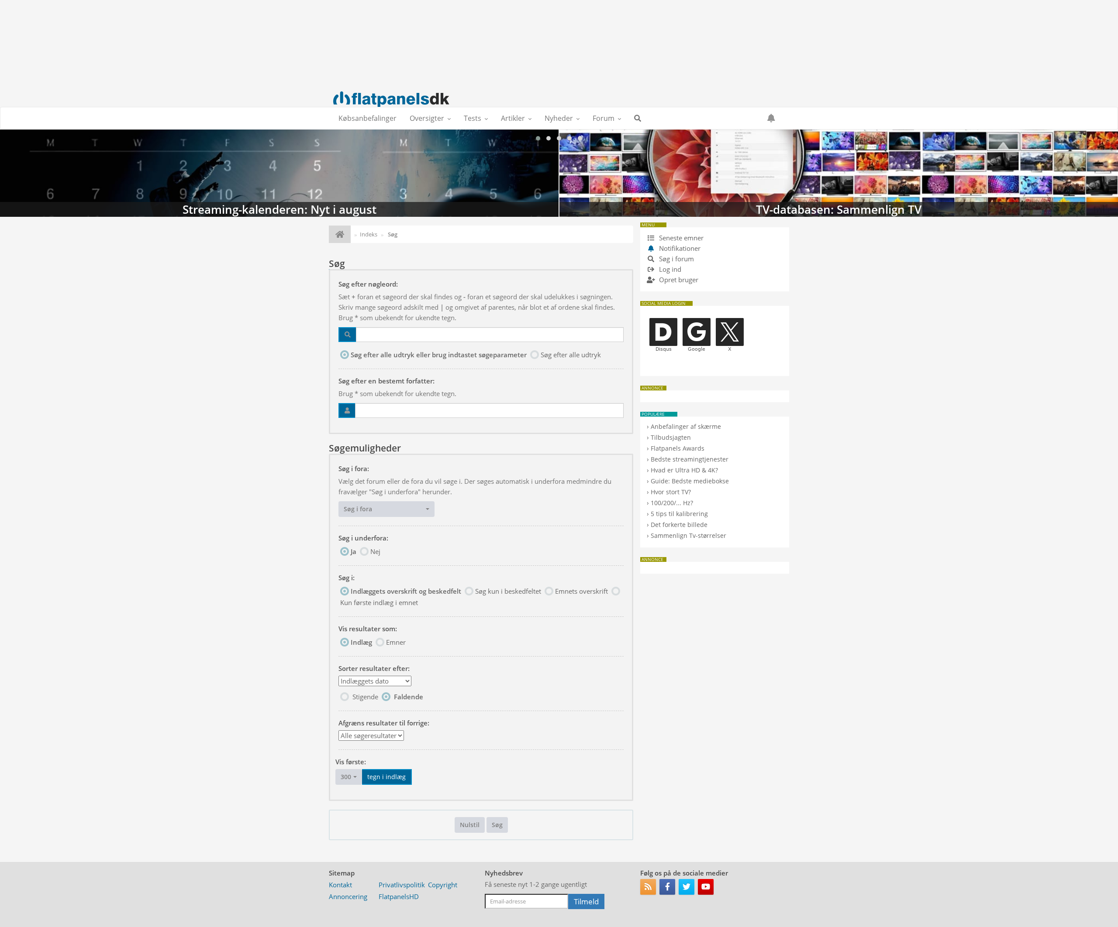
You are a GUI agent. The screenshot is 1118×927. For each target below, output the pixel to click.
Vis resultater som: (367, 628)
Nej (375, 551)
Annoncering (348, 896)
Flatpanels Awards (677, 448)
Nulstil (470, 825)
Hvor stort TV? (671, 492)
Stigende (365, 696)
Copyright (442, 884)
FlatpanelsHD (399, 896)
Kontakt (340, 884)
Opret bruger (677, 279)
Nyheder (559, 118)
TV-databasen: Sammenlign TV (838, 173)
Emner (396, 642)
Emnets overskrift (581, 591)
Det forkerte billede (679, 524)
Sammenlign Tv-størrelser (688, 535)
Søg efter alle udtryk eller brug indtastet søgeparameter (439, 354)
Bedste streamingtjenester (689, 459)
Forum (603, 118)
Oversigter (427, 118)
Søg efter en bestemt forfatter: (386, 380)
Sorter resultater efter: (374, 668)
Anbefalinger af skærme (686, 426)
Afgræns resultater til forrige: (383, 722)
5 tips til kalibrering (679, 514)
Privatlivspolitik (402, 884)
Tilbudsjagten (671, 437)
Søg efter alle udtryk (571, 354)
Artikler (513, 118)
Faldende (408, 696)
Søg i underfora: (363, 538)
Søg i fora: (353, 468)
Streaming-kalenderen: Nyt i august (279, 173)
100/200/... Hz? (672, 503)
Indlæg (361, 642)
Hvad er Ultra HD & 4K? (684, 470)
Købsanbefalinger (367, 118)
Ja (353, 551)
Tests (472, 118)
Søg (497, 825)
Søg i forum (675, 258)
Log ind (669, 269)
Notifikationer (679, 248)
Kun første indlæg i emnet (379, 602)
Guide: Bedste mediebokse (690, 481)
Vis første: (350, 761)
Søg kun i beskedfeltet (508, 591)
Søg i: (346, 577)
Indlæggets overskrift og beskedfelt (406, 591)
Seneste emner (680, 237)
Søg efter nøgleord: (368, 284)
